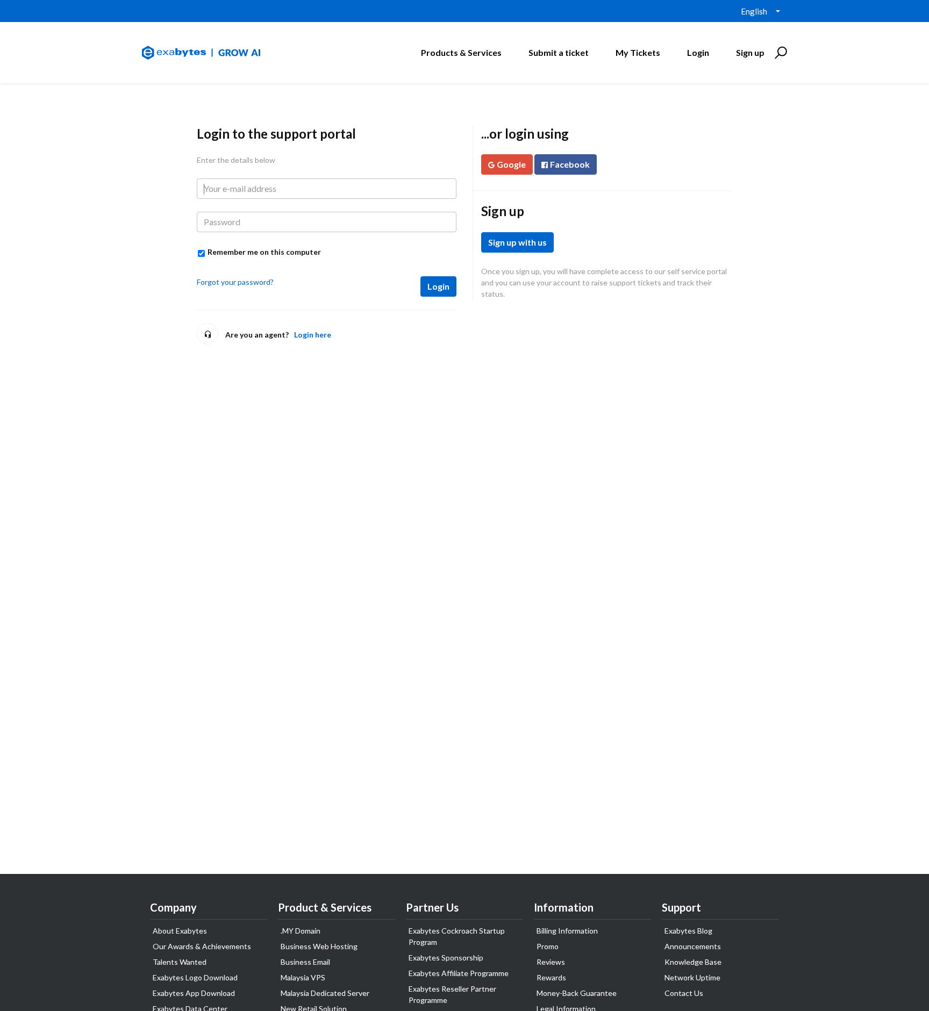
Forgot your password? (235, 281)
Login (438, 286)
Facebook (570, 164)
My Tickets (638, 52)
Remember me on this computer (264, 251)
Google (511, 164)
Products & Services (461, 52)
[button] (779, 53)
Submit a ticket (558, 52)
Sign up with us (517, 242)
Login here (312, 334)
